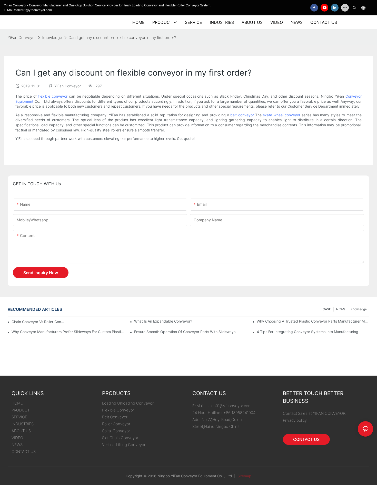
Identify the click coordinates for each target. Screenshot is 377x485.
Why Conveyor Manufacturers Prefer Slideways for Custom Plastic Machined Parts (68, 331)
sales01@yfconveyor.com (229, 405)
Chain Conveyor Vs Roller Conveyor (39, 321)
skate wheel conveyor (281, 115)
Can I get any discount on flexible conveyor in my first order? (122, 37)
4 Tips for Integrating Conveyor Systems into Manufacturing (307, 331)
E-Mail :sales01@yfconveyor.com (28, 10)
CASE (327, 309)
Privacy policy (295, 420)
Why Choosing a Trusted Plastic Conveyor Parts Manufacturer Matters (313, 321)
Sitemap (243, 476)
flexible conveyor (52, 96)
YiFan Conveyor (22, 37)
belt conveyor (242, 115)
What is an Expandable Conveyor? (163, 321)
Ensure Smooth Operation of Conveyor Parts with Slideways (184, 331)
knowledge (52, 37)
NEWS (340, 309)
